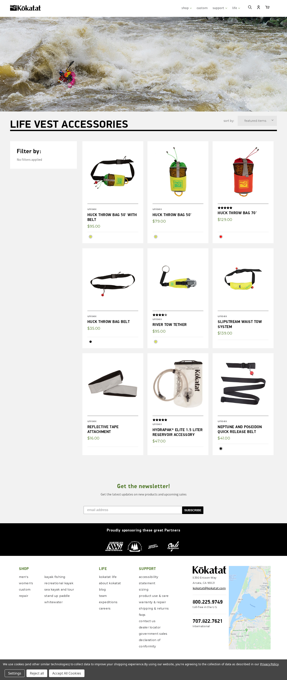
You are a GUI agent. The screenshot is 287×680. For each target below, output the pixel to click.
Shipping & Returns (154, 608)
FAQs (142, 615)
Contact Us (147, 621)
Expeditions (108, 602)
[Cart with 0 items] (267, 8)
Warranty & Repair (152, 602)
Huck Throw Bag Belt (108, 321)
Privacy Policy (269, 664)
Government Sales (153, 634)
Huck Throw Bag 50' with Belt (112, 217)
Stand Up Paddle (57, 596)
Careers (105, 608)
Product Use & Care (154, 596)
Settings (14, 673)
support (219, 8)
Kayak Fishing (54, 577)
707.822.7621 (208, 621)
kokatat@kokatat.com (209, 588)
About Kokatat (110, 583)
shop (185, 8)
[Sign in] (258, 7)
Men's (23, 577)
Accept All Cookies (66, 673)
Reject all (37, 673)
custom (202, 8)
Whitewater (53, 602)
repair (23, 596)
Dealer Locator (150, 627)
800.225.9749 (208, 602)
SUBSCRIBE (192, 510)
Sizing (143, 589)
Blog (102, 589)
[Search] (250, 7)
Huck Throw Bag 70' (237, 213)
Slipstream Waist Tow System (240, 324)
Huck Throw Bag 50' (172, 214)
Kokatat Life (108, 577)
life (235, 8)
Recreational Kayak (58, 583)
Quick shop (123, 150)
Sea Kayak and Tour (59, 589)
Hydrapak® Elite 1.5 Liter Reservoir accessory (178, 432)
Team (103, 596)
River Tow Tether (170, 324)
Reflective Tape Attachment (103, 429)
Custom (25, 589)
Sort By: (229, 121)
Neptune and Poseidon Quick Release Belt (240, 429)
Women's (26, 583)
